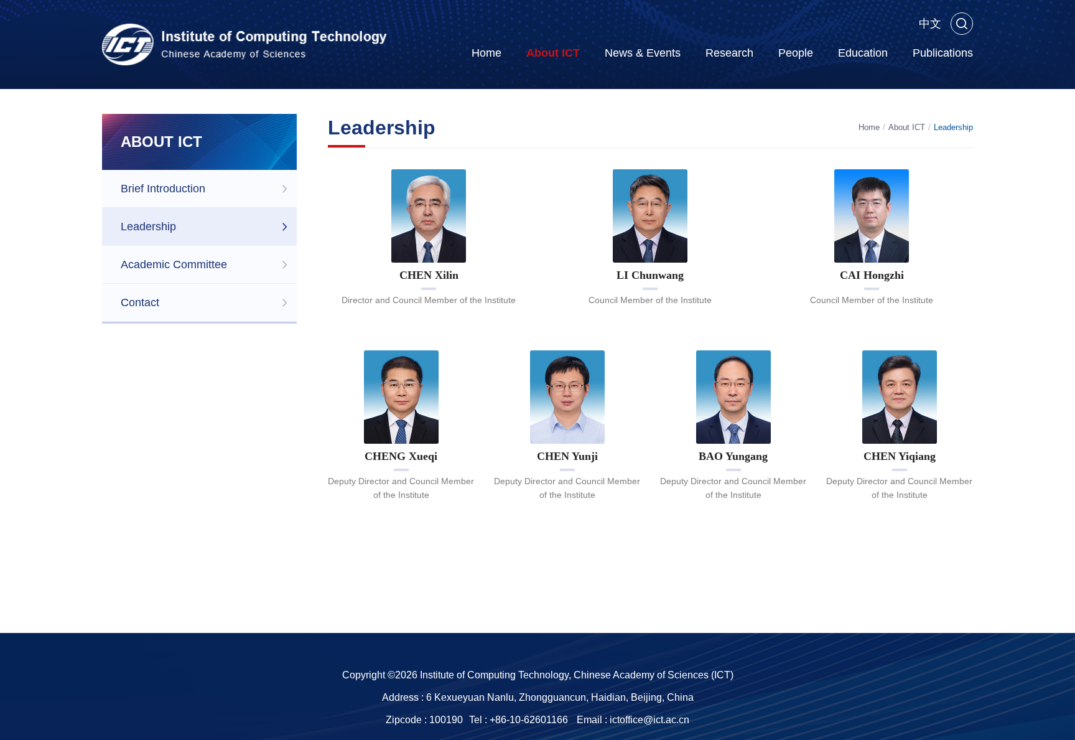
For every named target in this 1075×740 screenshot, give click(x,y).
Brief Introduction (163, 188)
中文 (930, 23)
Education (863, 53)
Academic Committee (174, 264)
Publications (943, 53)
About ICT (553, 53)
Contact (140, 302)
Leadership (148, 226)
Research (729, 53)
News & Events (643, 53)
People (795, 53)
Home (486, 53)
